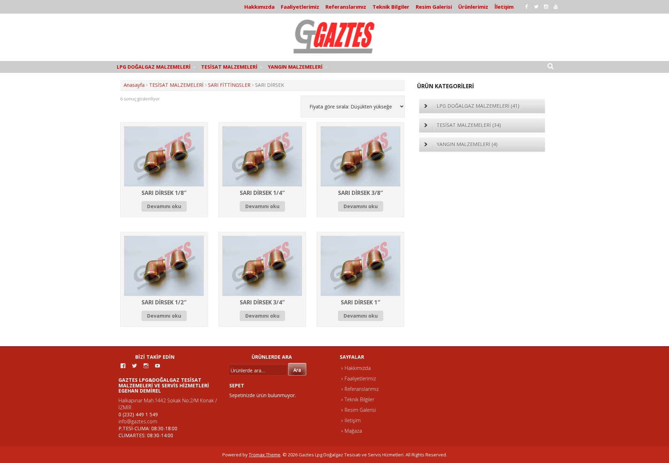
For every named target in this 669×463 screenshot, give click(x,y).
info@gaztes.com (137, 421)
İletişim (504, 6)
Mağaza (353, 430)
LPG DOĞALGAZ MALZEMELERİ (154, 66)
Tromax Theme (264, 454)
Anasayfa (134, 85)
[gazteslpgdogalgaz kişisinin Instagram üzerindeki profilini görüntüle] (146, 366)
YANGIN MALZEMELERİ (295, 66)
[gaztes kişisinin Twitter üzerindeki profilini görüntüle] (134, 366)
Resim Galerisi (434, 6)
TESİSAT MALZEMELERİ (229, 66)
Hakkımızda (259, 6)
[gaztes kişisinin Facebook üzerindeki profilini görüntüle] (123, 366)
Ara (297, 369)
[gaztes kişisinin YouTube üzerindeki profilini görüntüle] (157, 366)
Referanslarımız (345, 6)
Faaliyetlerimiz (300, 6)
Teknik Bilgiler (390, 6)
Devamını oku (164, 206)
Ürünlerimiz (473, 6)
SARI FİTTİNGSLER (229, 85)
